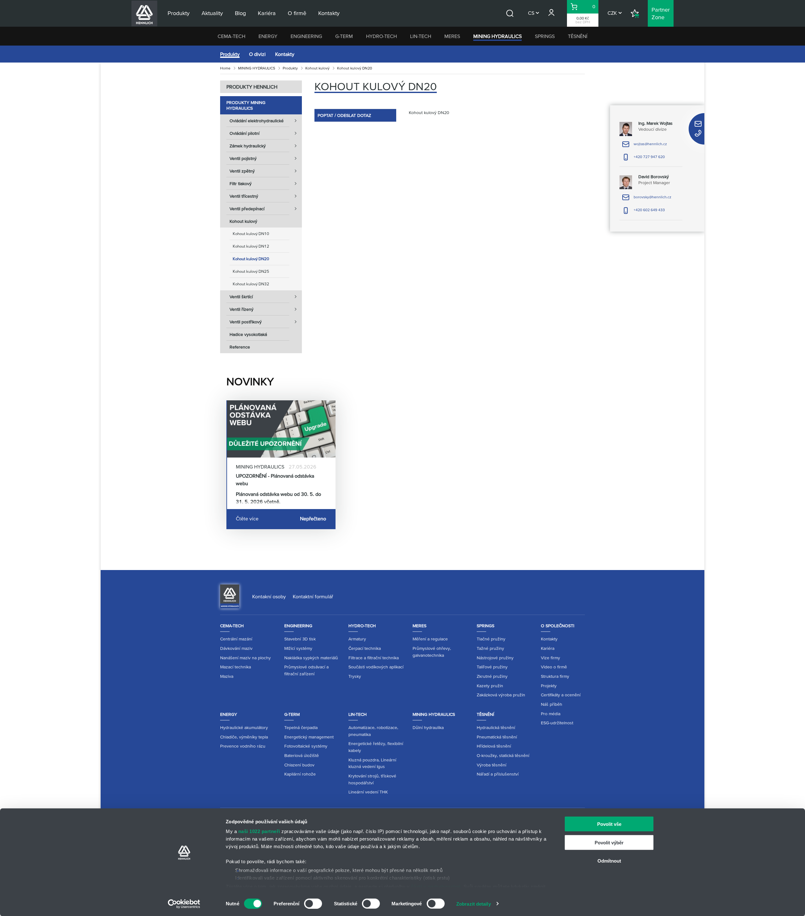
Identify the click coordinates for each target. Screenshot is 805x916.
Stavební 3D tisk (300, 638)
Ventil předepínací (247, 208)
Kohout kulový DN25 (251, 271)
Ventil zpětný (242, 170)
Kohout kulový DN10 (251, 233)
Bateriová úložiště (301, 755)
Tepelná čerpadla (301, 727)
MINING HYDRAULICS (497, 36)
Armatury (357, 638)
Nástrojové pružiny (495, 657)
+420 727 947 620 (643, 158)
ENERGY (267, 36)
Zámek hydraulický (248, 145)
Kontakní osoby (269, 596)
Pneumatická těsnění (497, 736)
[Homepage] (229, 595)
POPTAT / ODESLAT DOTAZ (344, 115)
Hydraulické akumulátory (244, 727)
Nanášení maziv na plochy (245, 657)
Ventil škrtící (241, 296)
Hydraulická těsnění (496, 727)
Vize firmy (550, 657)
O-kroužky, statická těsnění (503, 755)
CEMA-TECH (231, 36)
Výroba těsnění (491, 764)
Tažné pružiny (490, 648)
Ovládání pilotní (244, 133)
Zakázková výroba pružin (501, 694)
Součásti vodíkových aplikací (375, 666)
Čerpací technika (364, 648)
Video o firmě (554, 666)
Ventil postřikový (246, 321)
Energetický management (309, 736)
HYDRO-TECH (381, 36)
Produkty (230, 54)
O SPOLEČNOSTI (557, 625)
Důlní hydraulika (428, 727)
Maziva (226, 676)
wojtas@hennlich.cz (644, 146)
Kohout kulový (317, 68)
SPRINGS (545, 36)
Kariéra (547, 648)
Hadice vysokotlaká (248, 334)
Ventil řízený (241, 309)
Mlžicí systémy (298, 648)
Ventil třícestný (244, 196)
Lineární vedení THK (368, 791)
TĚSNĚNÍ (577, 36)
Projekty (549, 685)
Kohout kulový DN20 (251, 258)
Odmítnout (609, 861)
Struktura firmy (555, 676)
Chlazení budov (299, 764)
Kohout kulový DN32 (251, 284)
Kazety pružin (490, 685)
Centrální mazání (236, 638)
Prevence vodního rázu (242, 746)
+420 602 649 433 (643, 212)
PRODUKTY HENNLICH (251, 87)
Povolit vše (609, 824)
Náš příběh (551, 704)
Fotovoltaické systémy (305, 746)
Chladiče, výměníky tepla (244, 736)
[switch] (313, 903)
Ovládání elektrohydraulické (257, 120)
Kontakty (284, 54)
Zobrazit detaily (473, 903)
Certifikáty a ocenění (560, 694)
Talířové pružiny (492, 666)
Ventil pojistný (243, 158)
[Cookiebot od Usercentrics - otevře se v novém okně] (184, 903)
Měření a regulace (430, 638)
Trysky (354, 676)
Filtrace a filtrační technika (373, 657)
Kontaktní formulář (313, 596)
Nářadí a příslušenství (498, 773)
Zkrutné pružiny (492, 676)
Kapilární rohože (300, 773)
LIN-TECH (420, 36)
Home (225, 68)
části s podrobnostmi (436, 886)
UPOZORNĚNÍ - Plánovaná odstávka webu (275, 479)
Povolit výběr (609, 842)
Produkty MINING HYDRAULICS (245, 105)
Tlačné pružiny (491, 638)
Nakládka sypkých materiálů (311, 657)
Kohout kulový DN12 (251, 246)
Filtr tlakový (241, 183)
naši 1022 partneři (259, 831)
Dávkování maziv (236, 648)
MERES (452, 36)
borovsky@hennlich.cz (646, 199)
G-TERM (344, 36)
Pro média (550, 713)
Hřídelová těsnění (494, 746)
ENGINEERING (306, 36)
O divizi (257, 54)
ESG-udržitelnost (557, 722)
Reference (240, 346)
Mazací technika (235, 666)
